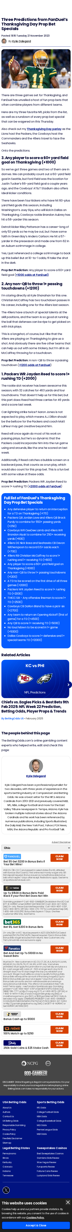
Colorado (7, 1166)
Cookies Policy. (35, 1217)
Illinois (6, 1157)
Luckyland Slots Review (48, 1175)
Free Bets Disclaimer (12, 1138)
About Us (7, 1107)
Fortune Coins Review (47, 1171)
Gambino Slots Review (48, 1157)
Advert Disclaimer (61, 842)
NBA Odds (42, 1116)
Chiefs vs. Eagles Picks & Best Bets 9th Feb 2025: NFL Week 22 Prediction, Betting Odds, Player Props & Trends (35, 707)
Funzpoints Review (46, 1166)
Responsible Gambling (14, 1125)
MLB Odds (42, 1133)
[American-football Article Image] (35, 679)
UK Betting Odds (11, 1120)
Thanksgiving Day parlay (44, 129)
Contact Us (8, 1116)
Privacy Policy (9, 1129)
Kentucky (7, 1162)
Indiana (7, 1171)
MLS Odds (42, 1125)
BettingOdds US (14, 718)
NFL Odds (41, 1107)
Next (68, 684)
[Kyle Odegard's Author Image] (36, 766)
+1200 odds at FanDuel (34, 365)
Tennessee (8, 1175)
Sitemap (7, 1142)
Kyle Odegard (21, 41)
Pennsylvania (9, 1153)
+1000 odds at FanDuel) (32, 275)
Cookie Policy (9, 1133)
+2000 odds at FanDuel (45, 486)
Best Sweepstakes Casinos (50, 1153)
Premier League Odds (47, 1129)
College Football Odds (48, 1112)
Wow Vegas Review (46, 1162)
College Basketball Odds (49, 1120)
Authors (6, 1112)
